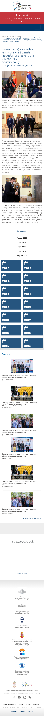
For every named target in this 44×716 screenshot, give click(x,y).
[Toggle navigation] (37, 27)
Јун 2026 (22, 247)
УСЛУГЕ (38, 707)
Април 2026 (22, 256)
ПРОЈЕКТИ (37, 704)
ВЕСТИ (21, 704)
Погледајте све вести (32, 518)
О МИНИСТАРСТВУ (9, 704)
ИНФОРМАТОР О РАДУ (25, 707)
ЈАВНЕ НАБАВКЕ (9, 707)
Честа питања (17, 18)
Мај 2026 (22, 251)
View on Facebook (22, 573)
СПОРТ (28, 704)
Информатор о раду (17, 21)
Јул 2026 (22, 242)
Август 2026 (22, 238)
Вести (12, 36)
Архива (37, 18)
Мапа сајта (28, 18)
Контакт (30, 21)
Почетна (7, 18)
